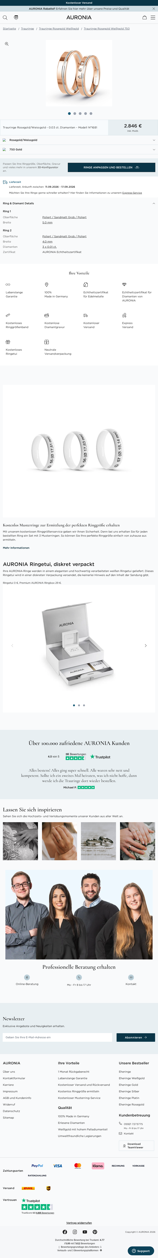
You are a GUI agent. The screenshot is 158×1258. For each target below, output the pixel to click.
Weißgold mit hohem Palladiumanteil (83, 1129)
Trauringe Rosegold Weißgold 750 (107, 28)
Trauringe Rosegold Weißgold (59, 28)
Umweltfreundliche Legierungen (79, 1136)
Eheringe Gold (128, 1085)
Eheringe (125, 1071)
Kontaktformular (14, 1078)
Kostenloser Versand (79, 2)
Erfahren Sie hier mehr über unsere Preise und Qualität (79, 8)
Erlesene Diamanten (71, 1123)
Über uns (9, 1071)
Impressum (10, 1091)
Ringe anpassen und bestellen (108, 167)
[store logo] (79, 18)
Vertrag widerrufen (79, 1223)
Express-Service (132, 192)
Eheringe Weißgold (132, 1078)
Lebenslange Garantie (72, 1078)
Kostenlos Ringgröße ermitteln (78, 1091)
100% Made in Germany (73, 1116)
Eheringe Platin (129, 1098)
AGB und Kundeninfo (17, 1098)
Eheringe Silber (129, 1091)
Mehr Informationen (16, 548)
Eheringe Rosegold (131, 1104)
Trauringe (27, 28)
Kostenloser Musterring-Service (79, 1098)
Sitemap (8, 1117)
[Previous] (12, 646)
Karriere (8, 1085)
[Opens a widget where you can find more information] (141, 1251)
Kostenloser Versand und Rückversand (84, 1085)
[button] (7, 44)
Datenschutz (11, 1111)
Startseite (9, 28)
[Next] (145, 646)
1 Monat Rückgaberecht (73, 1071)
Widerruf (9, 1104)
